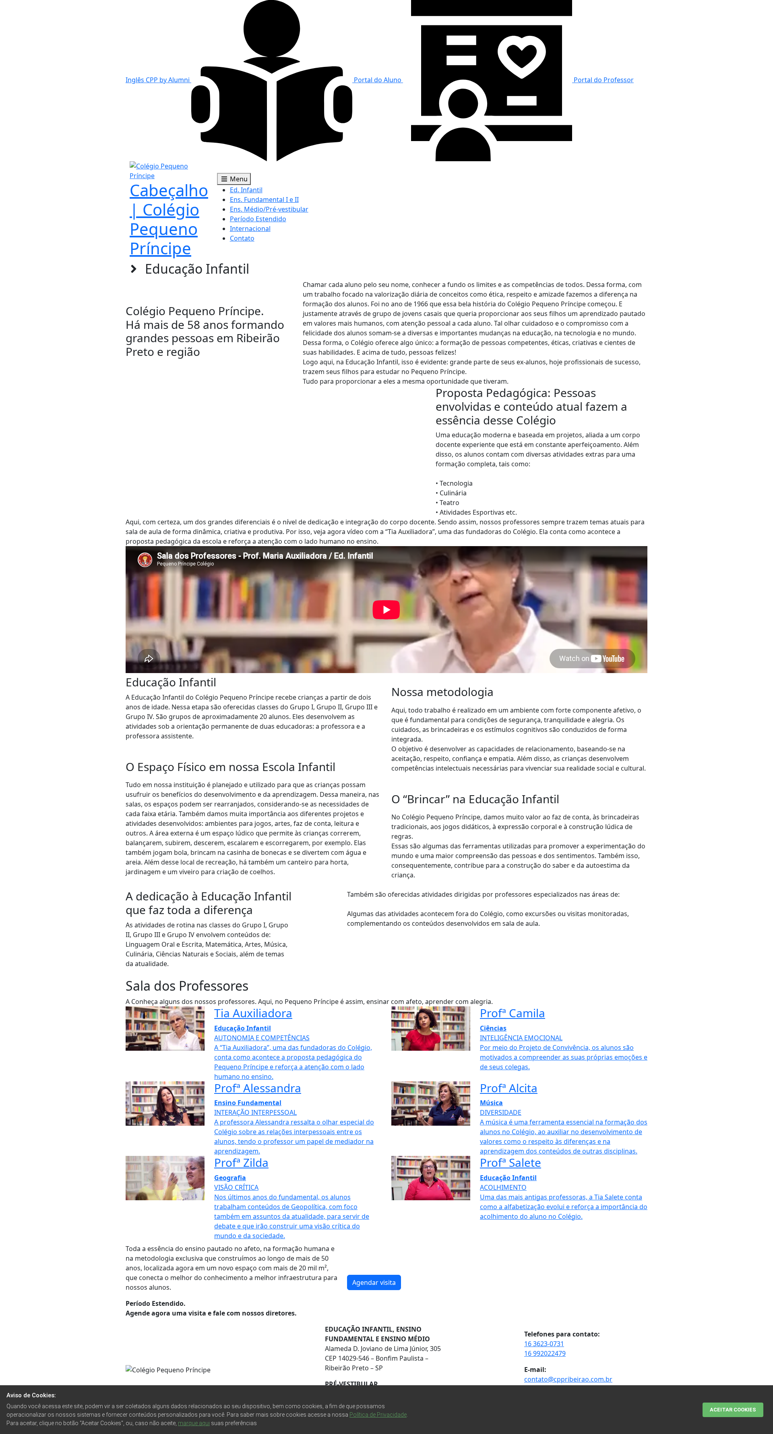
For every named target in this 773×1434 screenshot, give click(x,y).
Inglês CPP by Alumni (158, 79)
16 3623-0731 (544, 1343)
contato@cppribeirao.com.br (568, 1379)
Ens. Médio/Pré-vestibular (269, 209)
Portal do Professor (603, 79)
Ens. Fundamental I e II (264, 199)
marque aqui (194, 1423)
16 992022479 (545, 1353)
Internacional (250, 228)
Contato (242, 238)
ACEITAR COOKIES (733, 1410)
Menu (238, 179)
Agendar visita (374, 1282)
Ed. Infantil (246, 189)
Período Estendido (258, 218)
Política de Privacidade (378, 1414)
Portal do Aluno (377, 79)
